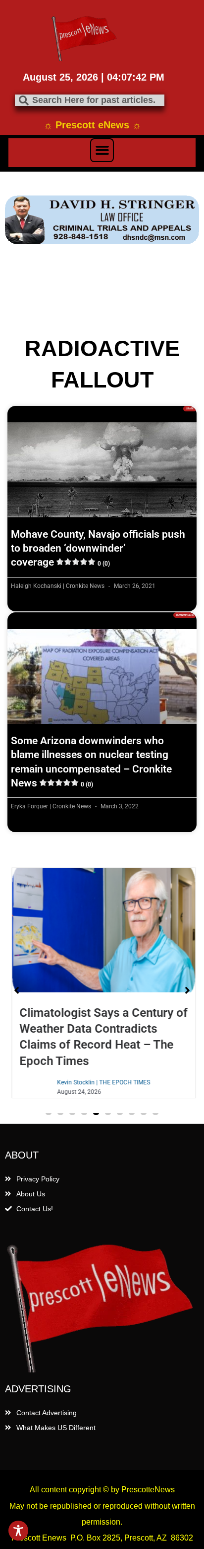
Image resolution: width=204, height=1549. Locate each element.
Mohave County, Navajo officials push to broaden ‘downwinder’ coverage (98, 548)
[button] (102, 150)
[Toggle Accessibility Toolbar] (18, 1531)
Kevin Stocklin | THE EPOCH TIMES (102, 1082)
